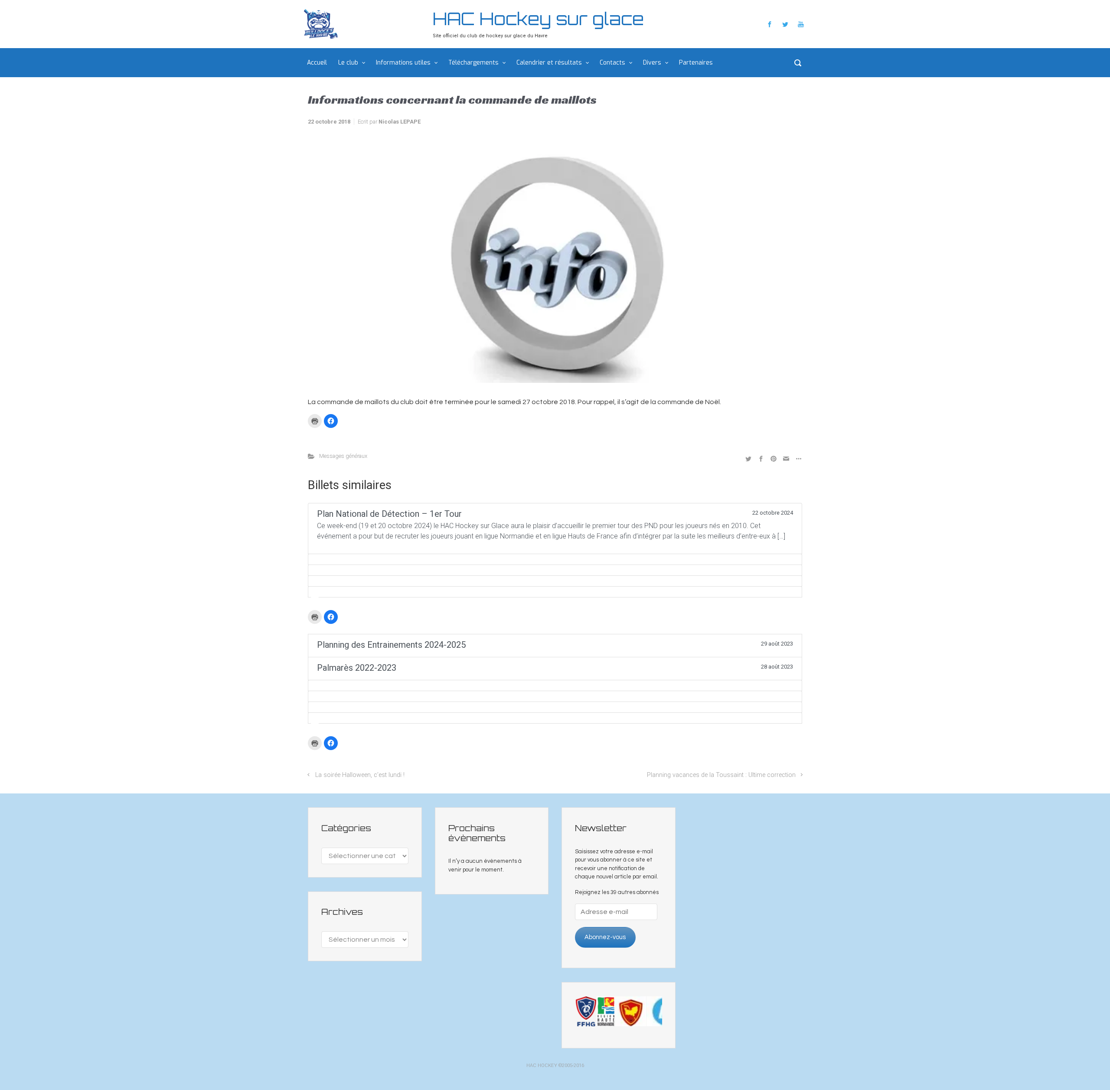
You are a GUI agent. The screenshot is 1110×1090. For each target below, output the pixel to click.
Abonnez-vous (605, 937)
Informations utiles (403, 63)
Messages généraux (343, 456)
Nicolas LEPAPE (400, 121)
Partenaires (696, 63)
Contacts (612, 63)
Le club (348, 63)
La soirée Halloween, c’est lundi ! (360, 775)
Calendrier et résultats (549, 63)
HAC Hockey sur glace (538, 18)
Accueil (317, 63)
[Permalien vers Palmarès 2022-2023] (555, 685)
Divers (652, 63)
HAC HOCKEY (541, 1065)
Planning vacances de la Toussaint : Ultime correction (721, 775)
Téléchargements (473, 63)
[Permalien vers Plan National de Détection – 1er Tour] (555, 559)
